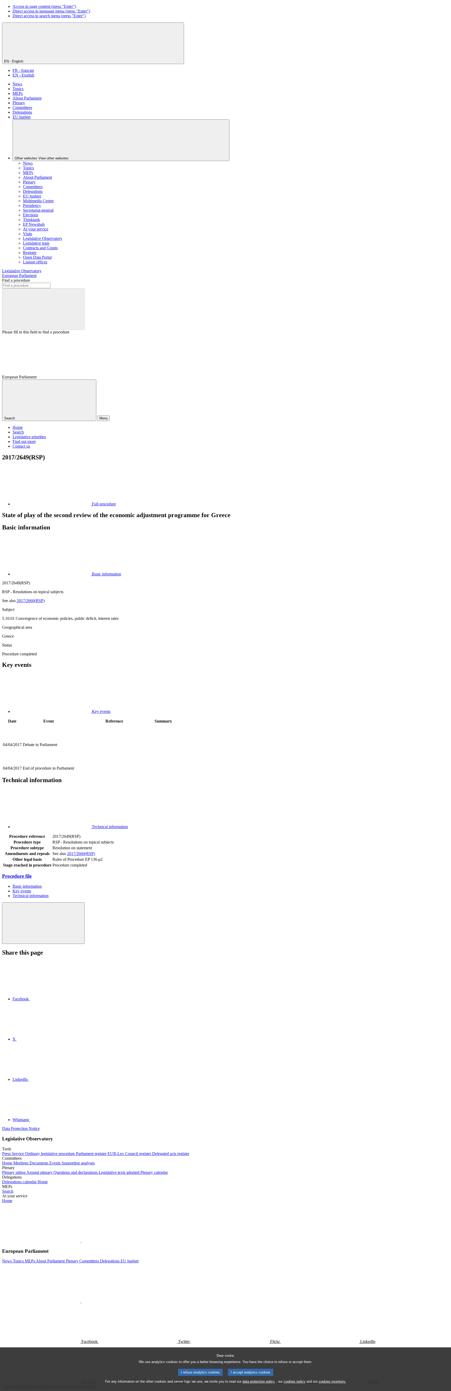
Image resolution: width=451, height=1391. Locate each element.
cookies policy (294, 1381)
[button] (81, 1241)
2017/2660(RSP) (31, 600)
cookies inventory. (332, 1381)
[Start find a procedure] (43, 309)
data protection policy (258, 1381)
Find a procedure (16, 280)
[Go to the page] (114, 762)
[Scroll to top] (43, 923)
